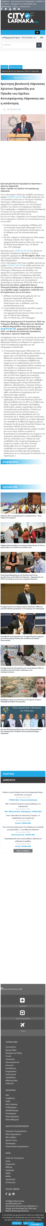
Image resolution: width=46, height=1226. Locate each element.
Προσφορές (10, 1143)
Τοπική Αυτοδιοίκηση (28, 800)
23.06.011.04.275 (14, 197)
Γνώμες (15, 6)
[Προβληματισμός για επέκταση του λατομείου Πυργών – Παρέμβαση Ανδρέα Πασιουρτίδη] (23, 687)
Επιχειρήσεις (11, 1071)
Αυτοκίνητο (10, 1182)
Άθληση (9, 1167)
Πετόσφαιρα (11, 1113)
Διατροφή (10, 1170)
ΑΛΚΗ (8, 1101)
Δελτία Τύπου (11, 1140)
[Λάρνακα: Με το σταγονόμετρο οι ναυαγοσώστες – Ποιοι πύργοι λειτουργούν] (23, 503)
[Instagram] (15, 9)
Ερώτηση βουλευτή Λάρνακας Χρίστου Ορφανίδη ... (21, 71)
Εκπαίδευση (11, 1068)
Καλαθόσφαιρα (12, 1110)
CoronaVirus (11, 1047)
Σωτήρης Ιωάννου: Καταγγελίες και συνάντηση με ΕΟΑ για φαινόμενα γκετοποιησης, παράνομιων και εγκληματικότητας (22, 670)
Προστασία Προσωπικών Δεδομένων (21, 1206)
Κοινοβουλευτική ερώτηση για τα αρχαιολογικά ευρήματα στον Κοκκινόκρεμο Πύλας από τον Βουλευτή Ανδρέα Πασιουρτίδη (22, 638)
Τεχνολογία (10, 1179)
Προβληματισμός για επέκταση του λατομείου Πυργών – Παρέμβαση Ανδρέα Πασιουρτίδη (21, 701)
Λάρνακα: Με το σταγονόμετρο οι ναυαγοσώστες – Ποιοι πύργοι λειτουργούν (21, 517)
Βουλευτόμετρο (15, 67)
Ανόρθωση (10, 1098)
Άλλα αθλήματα (12, 1119)
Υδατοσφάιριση (12, 1116)
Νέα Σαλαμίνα (11, 1104)
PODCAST (10, 1083)
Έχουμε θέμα (11, 1050)
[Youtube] (11, 9)
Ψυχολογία (10, 1164)
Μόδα (8, 1176)
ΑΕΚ (6, 811)
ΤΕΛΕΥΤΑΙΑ (8, 773)
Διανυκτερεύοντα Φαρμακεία (23, 1)
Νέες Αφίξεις (11, 1137)
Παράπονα (5, 1)
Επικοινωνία (25, 6)
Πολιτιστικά (11, 1074)
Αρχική (4, 67)
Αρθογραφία (6, 6)
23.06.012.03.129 (22, 250)
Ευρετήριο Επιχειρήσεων (16, 1131)
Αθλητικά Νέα (14, 811)
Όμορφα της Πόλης (14, 1053)
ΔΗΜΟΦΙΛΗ (9, 780)
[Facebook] (2, 9)
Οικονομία (10, 1059)
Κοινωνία (9, 1065)
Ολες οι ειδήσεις (23, 851)
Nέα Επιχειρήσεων (13, 1134)
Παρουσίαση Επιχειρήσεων (17, 1146)
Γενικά (17, 823)
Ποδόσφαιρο (26, 811)
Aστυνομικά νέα (17, 835)
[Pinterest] (19, 9)
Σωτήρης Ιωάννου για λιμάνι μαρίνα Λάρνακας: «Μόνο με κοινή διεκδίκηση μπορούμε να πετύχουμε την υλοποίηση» (23, 608)
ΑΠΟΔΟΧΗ (16, 1223)
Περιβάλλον (11, 1077)
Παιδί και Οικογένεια (15, 1158)
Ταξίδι (8, 1173)
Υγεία (8, 1161)
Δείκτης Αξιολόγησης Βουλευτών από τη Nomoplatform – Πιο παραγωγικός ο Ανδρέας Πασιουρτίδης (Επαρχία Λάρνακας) (22, 731)
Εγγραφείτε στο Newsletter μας (23, 4)
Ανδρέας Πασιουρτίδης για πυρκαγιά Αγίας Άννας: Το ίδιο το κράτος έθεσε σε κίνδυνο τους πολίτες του (23, 546)
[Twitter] (7, 9)
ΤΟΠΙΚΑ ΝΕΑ (14, 800)
